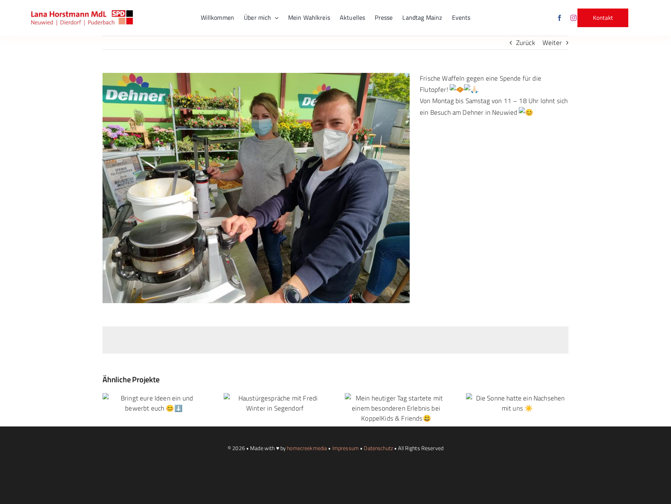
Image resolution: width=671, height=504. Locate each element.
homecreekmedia (307, 448)
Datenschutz (378, 448)
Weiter (552, 43)
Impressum (345, 448)
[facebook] (559, 18)
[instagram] (573, 18)
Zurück (525, 43)
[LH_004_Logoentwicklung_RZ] (82, 13)
